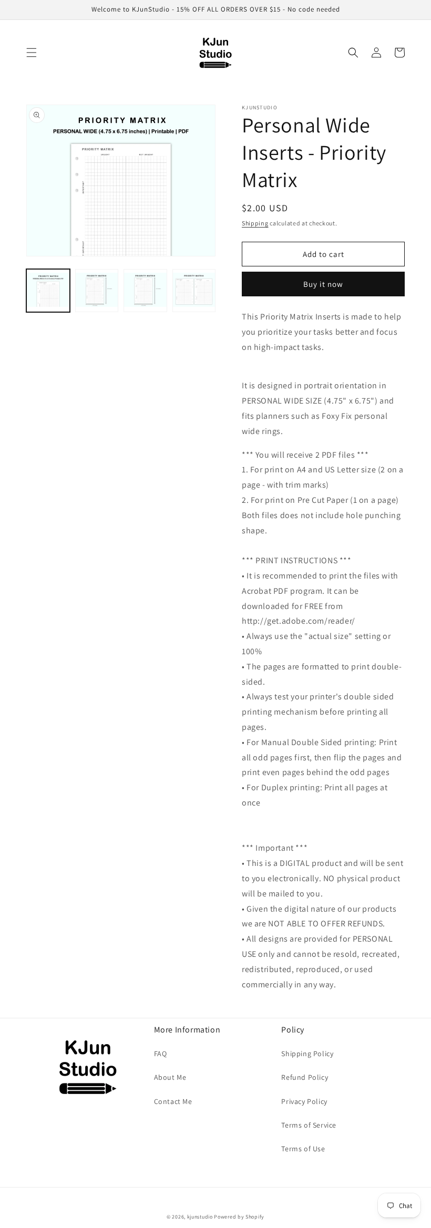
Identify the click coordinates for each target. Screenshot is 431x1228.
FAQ (160, 1053)
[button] (31, 52)
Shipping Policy (307, 1053)
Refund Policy (304, 1077)
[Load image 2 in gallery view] (97, 291)
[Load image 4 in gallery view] (194, 291)
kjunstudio (200, 1216)
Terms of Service (308, 1125)
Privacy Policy (304, 1101)
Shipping (255, 223)
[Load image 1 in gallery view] (48, 291)
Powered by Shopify (239, 1216)
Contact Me (173, 1101)
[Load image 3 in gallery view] (145, 291)
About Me (170, 1077)
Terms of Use (303, 1148)
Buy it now (323, 284)
